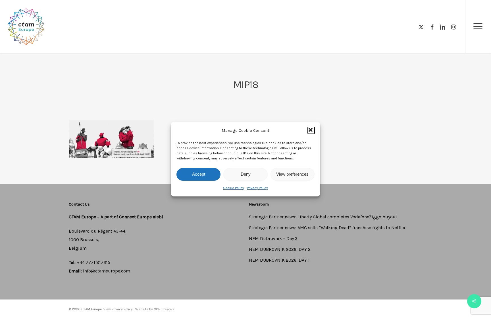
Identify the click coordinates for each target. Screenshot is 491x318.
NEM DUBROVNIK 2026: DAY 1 (279, 260)
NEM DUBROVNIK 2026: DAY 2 (280, 249)
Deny (246, 174)
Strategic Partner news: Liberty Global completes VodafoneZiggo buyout (323, 216)
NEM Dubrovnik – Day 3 (273, 238)
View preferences (292, 174)
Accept (198, 174)
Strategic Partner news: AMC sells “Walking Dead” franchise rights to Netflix (327, 227)
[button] (311, 130)
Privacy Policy (257, 188)
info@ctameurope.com (106, 271)
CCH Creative (164, 309)
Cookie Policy (233, 188)
